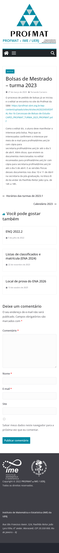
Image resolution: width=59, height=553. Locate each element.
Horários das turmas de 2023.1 (24, 196)
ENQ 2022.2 (14, 231)
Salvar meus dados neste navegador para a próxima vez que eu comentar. (28, 428)
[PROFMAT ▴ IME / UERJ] (6, 53)
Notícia (10, 71)
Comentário (11, 330)
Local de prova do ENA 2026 (26, 281)
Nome (7, 373)
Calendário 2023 (43, 204)
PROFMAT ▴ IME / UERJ (33, 481)
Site (5, 404)
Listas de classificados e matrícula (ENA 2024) (23, 256)
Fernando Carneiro (39, 92)
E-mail (7, 389)
